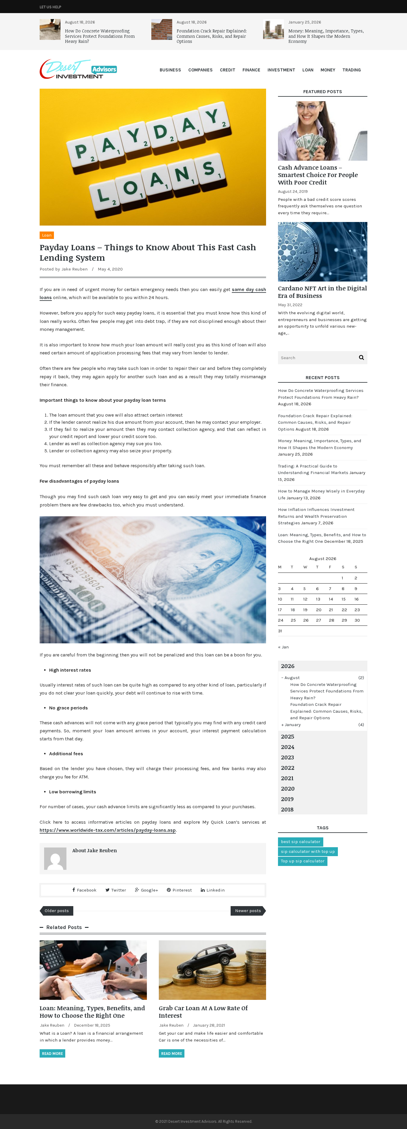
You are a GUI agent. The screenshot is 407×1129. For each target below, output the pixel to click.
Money (328, 70)
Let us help (50, 7)
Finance (251, 70)
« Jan (283, 647)
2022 (287, 767)
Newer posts (248, 910)
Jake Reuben (75, 269)
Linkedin (215, 890)
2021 (287, 778)
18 (293, 609)
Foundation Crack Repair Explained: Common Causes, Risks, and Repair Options (212, 36)
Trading (351, 70)
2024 (287, 746)
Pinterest (182, 890)
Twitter (118, 890)
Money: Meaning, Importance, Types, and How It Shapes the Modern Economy (326, 36)
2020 (288, 788)
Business (170, 70)
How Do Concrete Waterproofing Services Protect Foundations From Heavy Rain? (100, 36)
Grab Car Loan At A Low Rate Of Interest (203, 1011)
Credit (227, 70)
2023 (287, 757)
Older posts (57, 910)
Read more (52, 1053)
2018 (287, 809)
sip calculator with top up (308, 851)
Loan (307, 70)
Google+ (149, 890)
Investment (281, 70)
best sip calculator (300, 841)
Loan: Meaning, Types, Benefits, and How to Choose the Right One (92, 1011)
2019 (287, 799)
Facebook (87, 890)
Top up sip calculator (302, 861)
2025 (287, 736)
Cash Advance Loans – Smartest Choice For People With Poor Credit (318, 174)
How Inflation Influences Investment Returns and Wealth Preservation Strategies (316, 516)
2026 (287, 666)
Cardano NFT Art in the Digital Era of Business (322, 292)
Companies (200, 70)
